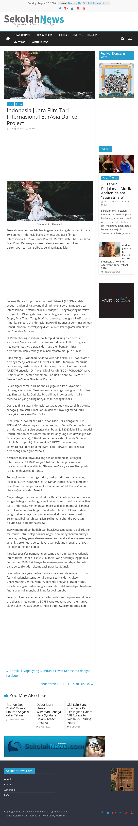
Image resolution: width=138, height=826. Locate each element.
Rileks (63, 35)
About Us (9, 779)
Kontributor (40, 42)
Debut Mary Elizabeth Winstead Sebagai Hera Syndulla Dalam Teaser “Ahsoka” (49, 714)
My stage (19, 42)
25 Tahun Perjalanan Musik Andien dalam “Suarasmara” (116, 190)
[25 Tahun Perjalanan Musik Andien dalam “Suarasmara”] (116, 156)
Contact (8, 784)
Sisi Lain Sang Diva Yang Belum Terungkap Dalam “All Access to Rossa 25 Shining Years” (79, 714)
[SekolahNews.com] (8, 38)
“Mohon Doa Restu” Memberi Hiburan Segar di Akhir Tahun (18, 710)
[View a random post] (130, 38)
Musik (115, 178)
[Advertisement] (50, 157)
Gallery (92, 35)
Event (77, 35)
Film (10, 104)
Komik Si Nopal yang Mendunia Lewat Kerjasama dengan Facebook (48, 673)
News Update (22, 35)
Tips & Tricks (45, 35)
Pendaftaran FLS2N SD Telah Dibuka (66, 684)
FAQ (6, 795)
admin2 (32, 128)
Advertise (9, 789)
